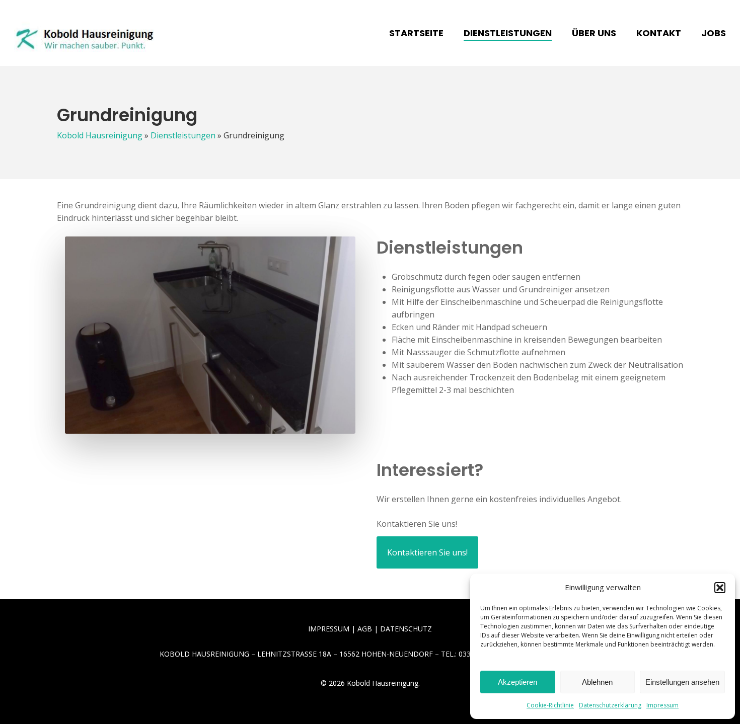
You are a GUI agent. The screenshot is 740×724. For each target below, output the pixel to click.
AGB (364, 628)
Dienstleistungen (183, 135)
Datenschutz (406, 628)
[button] (720, 588)
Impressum (662, 705)
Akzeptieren (517, 682)
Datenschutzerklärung (610, 705)
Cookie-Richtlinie (550, 705)
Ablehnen (597, 682)
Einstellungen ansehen (682, 682)
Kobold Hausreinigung (99, 135)
